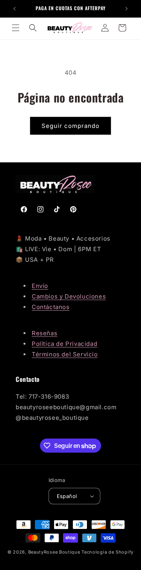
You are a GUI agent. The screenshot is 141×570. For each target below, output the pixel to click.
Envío (40, 285)
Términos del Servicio (65, 354)
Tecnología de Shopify (107, 552)
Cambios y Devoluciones (69, 296)
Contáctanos (51, 307)
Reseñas (44, 333)
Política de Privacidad (64, 343)
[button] (15, 27)
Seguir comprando (70, 125)
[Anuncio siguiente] (126, 8)
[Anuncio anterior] (14, 8)
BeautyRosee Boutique (54, 552)
